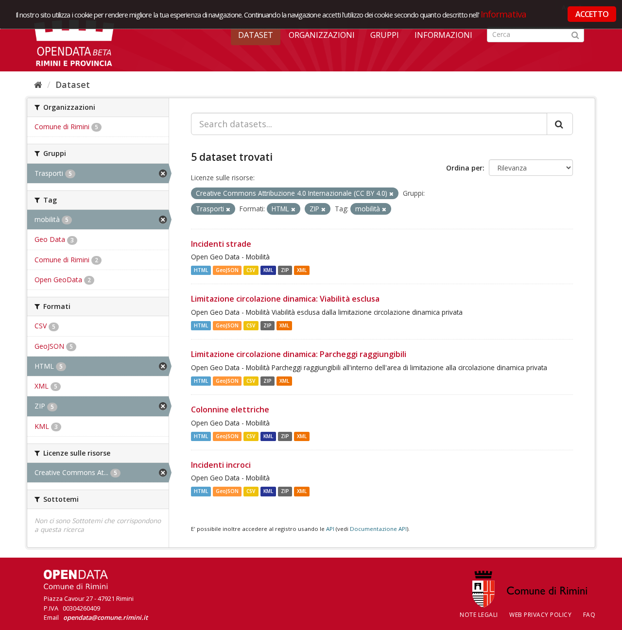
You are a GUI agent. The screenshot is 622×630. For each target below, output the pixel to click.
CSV (250, 270)
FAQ (589, 615)
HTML (201, 270)
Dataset (255, 35)
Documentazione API (378, 528)
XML (302, 270)
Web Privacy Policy (540, 615)
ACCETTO (591, 14)
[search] (560, 124)
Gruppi (384, 35)
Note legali (479, 615)
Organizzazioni (322, 35)
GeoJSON (227, 270)
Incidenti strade (221, 243)
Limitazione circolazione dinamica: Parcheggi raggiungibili (298, 354)
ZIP (285, 270)
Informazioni (443, 35)
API (330, 528)
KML (268, 270)
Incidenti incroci (221, 465)
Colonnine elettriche (230, 409)
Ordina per (464, 167)
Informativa (504, 14)
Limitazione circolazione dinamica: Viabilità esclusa (285, 298)
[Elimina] (391, 193)
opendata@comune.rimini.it (105, 617)
